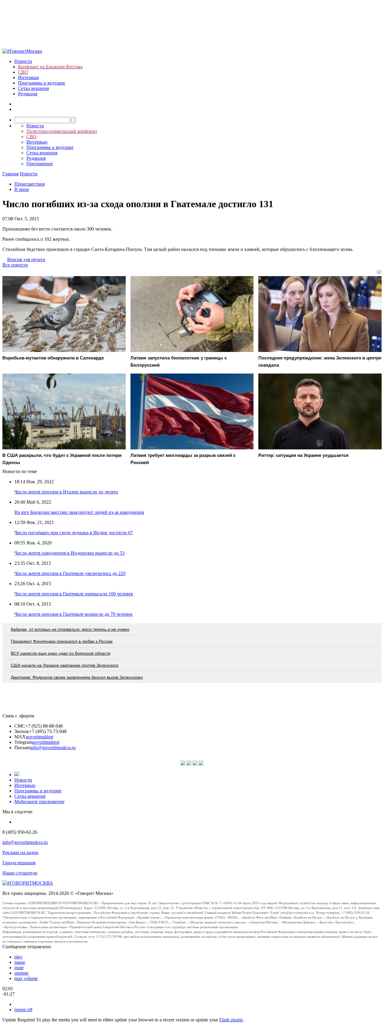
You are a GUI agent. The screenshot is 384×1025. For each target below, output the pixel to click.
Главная (10, 173)
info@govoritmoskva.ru (53, 747)
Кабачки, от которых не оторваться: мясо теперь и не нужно (70, 629)
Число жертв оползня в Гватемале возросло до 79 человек (73, 614)
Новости (23, 61)
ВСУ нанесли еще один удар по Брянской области (60, 653)
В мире (21, 189)
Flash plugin (231, 1019)
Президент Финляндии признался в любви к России (61, 641)
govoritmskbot (39, 736)
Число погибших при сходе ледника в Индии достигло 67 (73, 532)
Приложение (39, 163)
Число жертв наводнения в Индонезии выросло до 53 (69, 553)
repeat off (23, 1009)
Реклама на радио (20, 852)
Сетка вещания (33, 88)
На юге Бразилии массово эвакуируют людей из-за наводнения (79, 512)
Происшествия (29, 183)
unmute (21, 973)
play (18, 956)
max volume (26, 978)
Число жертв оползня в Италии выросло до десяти (66, 491)
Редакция (27, 93)
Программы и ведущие (41, 82)
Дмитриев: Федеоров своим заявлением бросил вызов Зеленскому (77, 677)
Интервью (28, 77)
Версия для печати (26, 259)
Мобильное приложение (39, 801)
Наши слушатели (20, 872)
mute (19, 967)
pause (19, 962)
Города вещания (18, 862)
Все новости (15, 264)
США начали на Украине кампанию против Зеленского (64, 665)
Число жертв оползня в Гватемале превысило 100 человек (73, 593)
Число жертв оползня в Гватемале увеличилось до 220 (69, 573)
